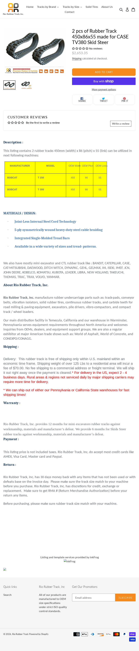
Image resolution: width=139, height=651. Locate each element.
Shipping (77, 58)
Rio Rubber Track (20, 634)
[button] (80, 48)
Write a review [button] (121, 123)
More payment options (104, 89)
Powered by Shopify (38, 634)
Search (7, 594)
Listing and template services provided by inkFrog (69, 557)
